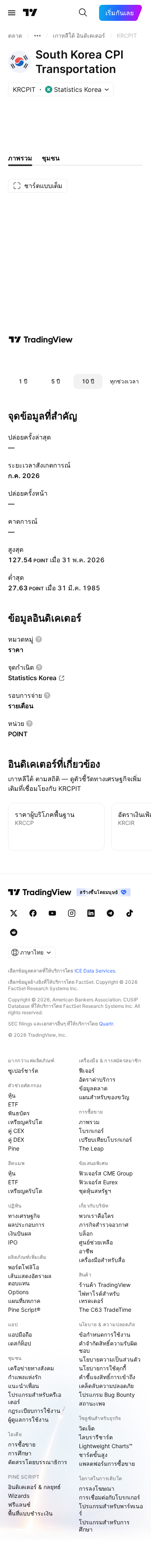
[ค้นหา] (83, 13)
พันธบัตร (19, 1113)
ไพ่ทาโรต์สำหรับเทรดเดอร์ (99, 1297)
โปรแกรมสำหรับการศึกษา (104, 1526)
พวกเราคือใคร (96, 1215)
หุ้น (12, 1095)
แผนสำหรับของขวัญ (104, 1097)
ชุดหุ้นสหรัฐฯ (95, 1190)
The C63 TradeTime (105, 1309)
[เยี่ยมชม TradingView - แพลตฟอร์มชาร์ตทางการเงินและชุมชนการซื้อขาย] (40, 339)
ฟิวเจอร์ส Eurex (98, 1182)
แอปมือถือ (20, 1334)
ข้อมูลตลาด (93, 1088)
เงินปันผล (19, 1233)
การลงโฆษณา (96, 1488)
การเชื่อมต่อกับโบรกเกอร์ (109, 1497)
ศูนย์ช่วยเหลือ (96, 1242)
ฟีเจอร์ (87, 1070)
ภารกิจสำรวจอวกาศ (103, 1224)
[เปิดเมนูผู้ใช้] (12, 13)
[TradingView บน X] (13, 913)
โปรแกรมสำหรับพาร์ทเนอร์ (111, 1510)
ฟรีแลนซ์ (19, 1504)
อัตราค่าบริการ (97, 1079)
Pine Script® (24, 1309)
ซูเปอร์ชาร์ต (23, 1070)
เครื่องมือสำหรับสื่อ (102, 1259)
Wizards (18, 1495)
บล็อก (86, 1233)
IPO (13, 1242)
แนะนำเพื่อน (23, 1385)
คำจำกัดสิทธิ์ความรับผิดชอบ (108, 1347)
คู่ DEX (16, 1139)
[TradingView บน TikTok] (129, 913)
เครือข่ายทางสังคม (31, 1368)
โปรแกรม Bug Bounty (107, 1394)
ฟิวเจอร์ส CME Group (106, 1173)
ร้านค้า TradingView (104, 1284)
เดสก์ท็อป (19, 1343)
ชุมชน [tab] (51, 158)
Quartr (106, 1024)
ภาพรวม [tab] (20, 158)
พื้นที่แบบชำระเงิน (30, 1513)
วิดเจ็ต (87, 1428)
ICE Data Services (94, 971)
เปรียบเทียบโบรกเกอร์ (105, 1139)
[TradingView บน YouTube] (52, 913)
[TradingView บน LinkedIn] (91, 913)
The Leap (91, 1148)
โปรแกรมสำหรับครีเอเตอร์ (34, 1398)
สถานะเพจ (92, 1403)
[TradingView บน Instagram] (71, 913)
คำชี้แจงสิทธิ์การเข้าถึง (107, 1377)
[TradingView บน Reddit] (13, 932)
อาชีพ (86, 1251)
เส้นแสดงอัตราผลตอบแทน (30, 1279)
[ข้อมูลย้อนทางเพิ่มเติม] (37, 35)
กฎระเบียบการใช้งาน (34, 1410)
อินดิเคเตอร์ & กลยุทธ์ (34, 1486)
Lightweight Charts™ (105, 1446)
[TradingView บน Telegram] (110, 913)
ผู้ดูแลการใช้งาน (28, 1419)
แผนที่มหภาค (24, 1300)
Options (18, 1292)
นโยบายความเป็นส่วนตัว (110, 1359)
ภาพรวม (89, 1121)
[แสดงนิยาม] (38, 639)
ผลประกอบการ (26, 1224)
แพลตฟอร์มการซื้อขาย (107, 1463)
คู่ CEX (16, 1130)
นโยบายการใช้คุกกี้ (102, 1368)
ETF (13, 1104)
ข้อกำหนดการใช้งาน (104, 1334)
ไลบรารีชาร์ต (96, 1437)
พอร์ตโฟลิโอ (23, 1267)
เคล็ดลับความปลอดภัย (106, 1385)
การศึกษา (19, 1453)
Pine (13, 1148)
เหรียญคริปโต (25, 1121)
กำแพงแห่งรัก (24, 1377)
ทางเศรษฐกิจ (24, 1215)
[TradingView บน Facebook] (33, 913)
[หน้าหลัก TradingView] (30, 12)
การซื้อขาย (21, 1444)
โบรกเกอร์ (91, 1130)
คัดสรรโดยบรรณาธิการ (37, 1462)
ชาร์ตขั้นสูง (93, 1454)
